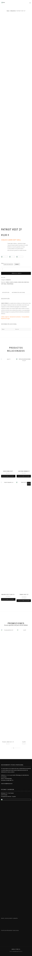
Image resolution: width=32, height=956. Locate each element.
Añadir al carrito (16, 273)
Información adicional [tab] (18, 292)
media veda (20, 282)
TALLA (2, 263)
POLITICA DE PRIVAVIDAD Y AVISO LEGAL (10, 930)
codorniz (12, 282)
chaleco (7, 282)
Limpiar (17, 264)
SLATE (8, 742)
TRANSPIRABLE (10, 284)
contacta (8, 775)
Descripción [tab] (5, 292)
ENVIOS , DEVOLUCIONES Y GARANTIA (9, 918)
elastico (16, 282)
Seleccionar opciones (8, 476)
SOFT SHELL (3, 284)
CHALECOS (13, 11)
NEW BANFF (24, 742)
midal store (26, 282)
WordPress (20, 951)
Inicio (8, 11)
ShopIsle (11, 951)
